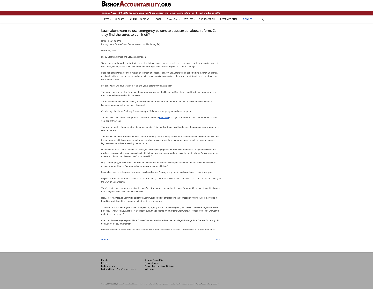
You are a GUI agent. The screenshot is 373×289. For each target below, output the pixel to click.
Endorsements (108, 266)
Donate (104, 260)
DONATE (247, 19)
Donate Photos (152, 263)
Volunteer (149, 269)
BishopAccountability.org (127, 284)
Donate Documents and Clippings (160, 266)
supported (164, 117)
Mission (104, 263)
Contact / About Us (154, 260)
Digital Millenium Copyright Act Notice (118, 269)
